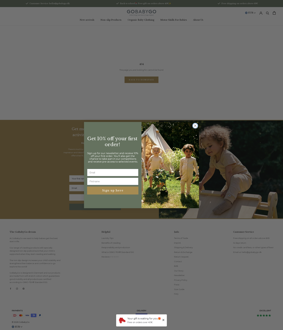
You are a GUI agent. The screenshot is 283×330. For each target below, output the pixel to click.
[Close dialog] (195, 125)
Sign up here (113, 190)
